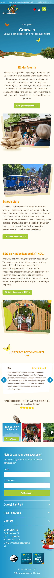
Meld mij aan (25, 493)
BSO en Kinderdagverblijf (16, 292)
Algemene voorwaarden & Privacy (27, 573)
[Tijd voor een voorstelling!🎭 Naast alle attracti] (31, 432)
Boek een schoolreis (14, 237)
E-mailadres (9, 481)
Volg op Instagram (13, 439)
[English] (34, 9)
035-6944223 (14, 540)
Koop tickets (44, 9)
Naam (6, 469)
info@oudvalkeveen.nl (20, 543)
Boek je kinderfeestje (26, 106)
